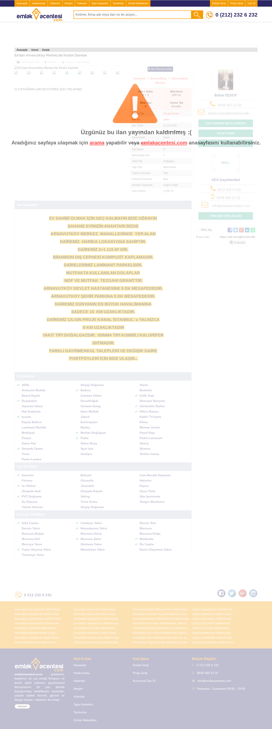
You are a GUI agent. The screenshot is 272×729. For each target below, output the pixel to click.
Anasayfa (22, 3)
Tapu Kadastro (99, 3)
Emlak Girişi (219, 3)
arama (97, 143)
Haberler (55, 3)
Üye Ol (251, 3)
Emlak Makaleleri (138, 3)
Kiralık (46, 49)
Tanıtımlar (118, 3)
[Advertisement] (136, 34)
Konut (34, 49)
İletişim (69, 3)
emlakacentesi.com (164, 143)
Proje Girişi (236, 3)
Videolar (82, 3)
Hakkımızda (38, 3)
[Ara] (197, 14)
